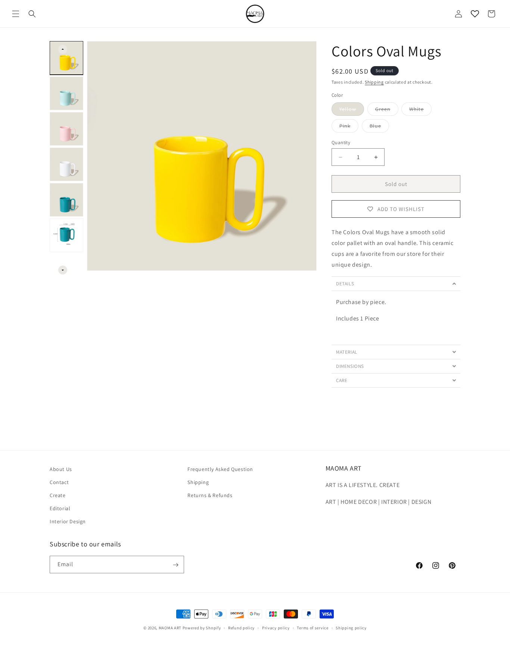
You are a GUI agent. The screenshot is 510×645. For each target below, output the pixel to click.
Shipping (374, 82)
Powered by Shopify (202, 627)
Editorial (60, 508)
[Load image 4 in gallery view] (66, 164)
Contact (59, 482)
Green (386, 110)
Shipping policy (351, 627)
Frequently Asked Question (220, 469)
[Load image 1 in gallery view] (66, 58)
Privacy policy (276, 627)
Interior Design (68, 521)
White (420, 110)
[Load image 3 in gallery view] (66, 129)
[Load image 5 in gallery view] (66, 200)
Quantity (341, 142)
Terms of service (312, 627)
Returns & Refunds (209, 495)
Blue (379, 127)
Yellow (351, 110)
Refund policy (241, 627)
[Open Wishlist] (475, 14)
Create (58, 495)
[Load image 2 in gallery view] (66, 93)
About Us (61, 469)
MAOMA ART (170, 627)
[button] (15, 14)
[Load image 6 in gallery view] (66, 235)
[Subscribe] (175, 565)
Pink (348, 127)
